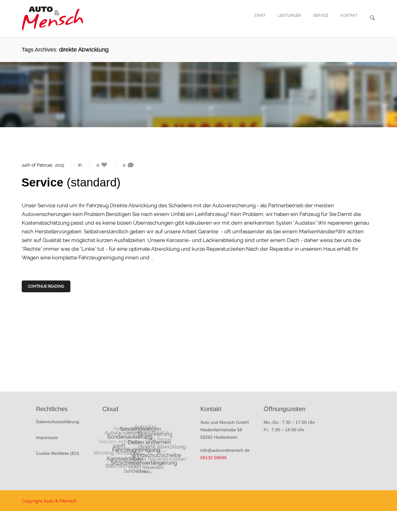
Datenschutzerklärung (57, 421)
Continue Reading (46, 286)
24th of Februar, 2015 (43, 165)
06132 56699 (213, 457)
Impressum (47, 437)
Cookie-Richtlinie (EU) (57, 453)
